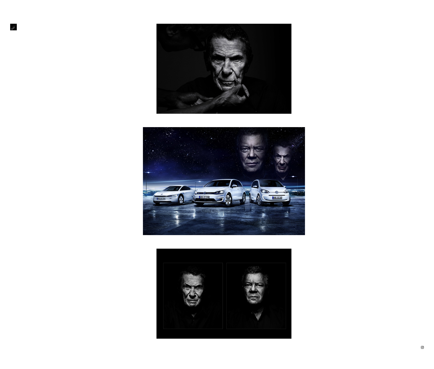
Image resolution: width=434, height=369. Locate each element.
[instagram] (422, 347)
